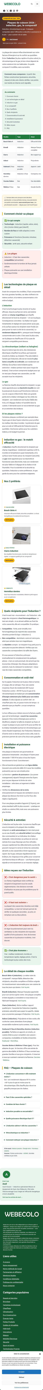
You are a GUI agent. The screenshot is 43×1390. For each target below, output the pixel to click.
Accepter (21, 1372)
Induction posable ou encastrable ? (19, 1111)
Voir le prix (25, 987)
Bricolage (6, 1302)
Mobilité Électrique (10, 1339)
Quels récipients (12, 112)
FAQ (8, 128)
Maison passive (17, 1148)
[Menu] (37, 4)
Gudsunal (5, 1041)
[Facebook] (4, 11)
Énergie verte (27, 1148)
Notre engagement (10, 1265)
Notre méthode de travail (12, 1269)
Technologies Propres (11, 1349)
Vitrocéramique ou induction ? (17, 1133)
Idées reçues (11, 125)
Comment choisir (12, 96)
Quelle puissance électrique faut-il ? (20, 1119)
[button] (40, 1354)
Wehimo (6, 1060)
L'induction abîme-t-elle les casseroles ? (21, 1126)
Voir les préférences (21, 1383)
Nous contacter (9, 1286)
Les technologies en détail (15, 99)
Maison (6, 1335)
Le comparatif (11, 106)
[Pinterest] (17, 11)
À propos (6, 1262)
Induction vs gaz (12, 103)
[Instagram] (14, 11)
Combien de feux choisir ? (16, 1104)
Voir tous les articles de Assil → (12, 1197)
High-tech (6, 1329)
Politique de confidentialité (21, 1387)
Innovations (7, 1332)
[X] (7, 11)
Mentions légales (9, 1275)
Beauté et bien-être (10, 1298)
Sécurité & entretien (13, 122)
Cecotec (37, 1057)
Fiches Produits (9, 1322)
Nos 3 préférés (12, 109)
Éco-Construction (9, 1315)
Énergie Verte (8, 1318)
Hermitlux (14, 1041)
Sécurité (6, 1342)
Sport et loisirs (8, 1345)
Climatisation (8, 1312)
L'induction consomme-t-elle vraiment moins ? (20, 1075)
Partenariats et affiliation (12, 1272)
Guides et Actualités (10, 1325)
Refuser (21, 1377)
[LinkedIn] (11, 11)
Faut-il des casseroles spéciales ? (19, 1097)
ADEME (25, 1153)
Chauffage (7, 1308)
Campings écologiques (11, 1305)
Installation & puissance (15, 119)
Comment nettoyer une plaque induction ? (22, 1140)
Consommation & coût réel (16, 115)
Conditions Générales (11, 1279)
